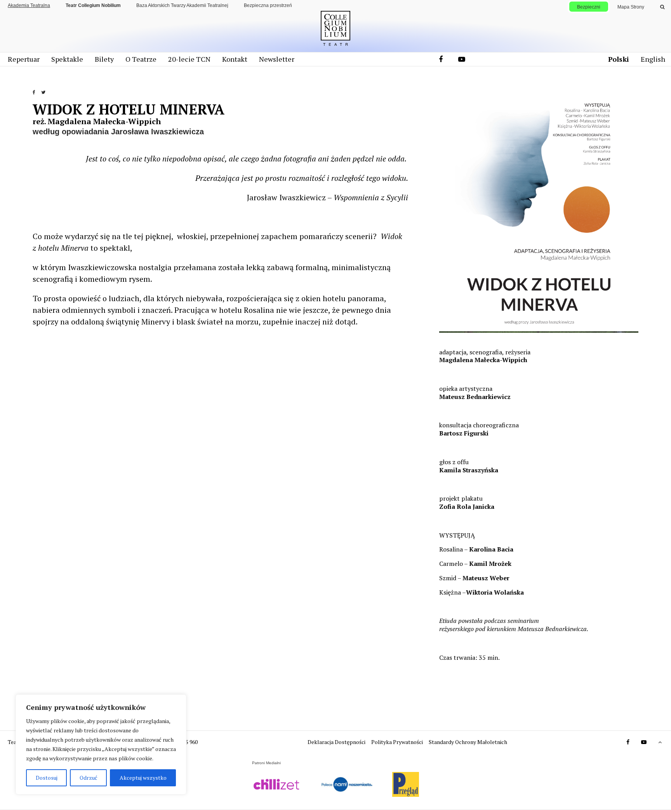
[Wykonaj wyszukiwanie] (662, 7)
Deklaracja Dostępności (337, 742)
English (653, 59)
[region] (101, 744)
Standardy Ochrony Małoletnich (468, 742)
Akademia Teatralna (29, 5)
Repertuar (24, 59)
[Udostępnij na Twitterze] (45, 96)
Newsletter (276, 59)
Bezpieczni (588, 7)
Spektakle (67, 59)
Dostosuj (46, 777)
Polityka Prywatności (397, 742)
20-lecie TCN (189, 59)
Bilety (104, 59)
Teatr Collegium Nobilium (93, 5)
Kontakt (234, 59)
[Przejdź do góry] (655, 742)
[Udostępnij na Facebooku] (36, 96)
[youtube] (461, 59)
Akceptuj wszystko (143, 777)
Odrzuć (88, 777)
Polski (618, 59)
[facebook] (441, 59)
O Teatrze (140, 59)
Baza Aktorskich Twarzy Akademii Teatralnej (182, 5)
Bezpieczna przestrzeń (268, 5)
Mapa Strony (630, 7)
